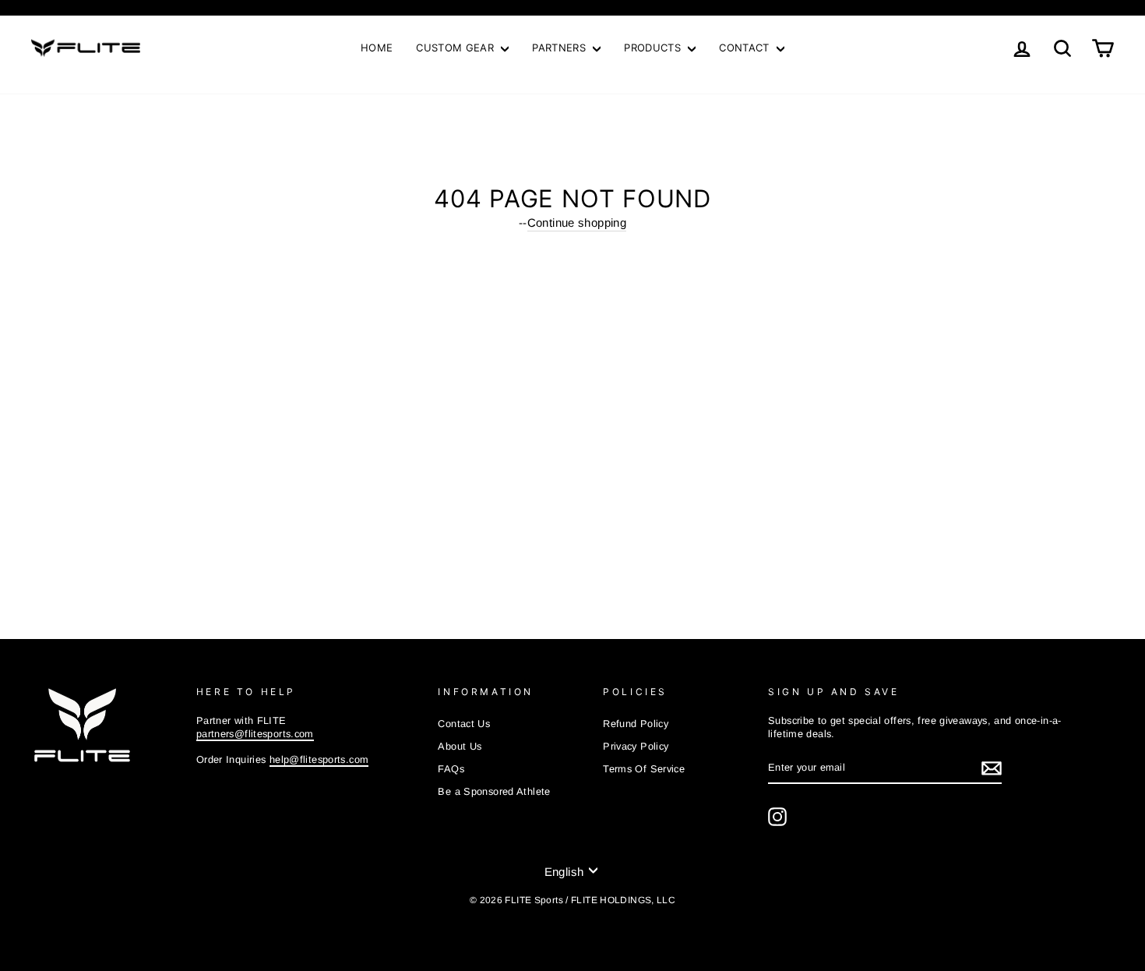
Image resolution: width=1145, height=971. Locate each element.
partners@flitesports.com (255, 734)
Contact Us (464, 723)
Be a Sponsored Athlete (494, 791)
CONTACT (746, 47)
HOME (377, 47)
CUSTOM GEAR (456, 47)
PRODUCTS (654, 47)
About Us (459, 746)
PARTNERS (560, 47)
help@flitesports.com (319, 759)
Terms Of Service (644, 769)
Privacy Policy (635, 746)
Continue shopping (576, 222)
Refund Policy (635, 723)
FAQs (451, 769)
